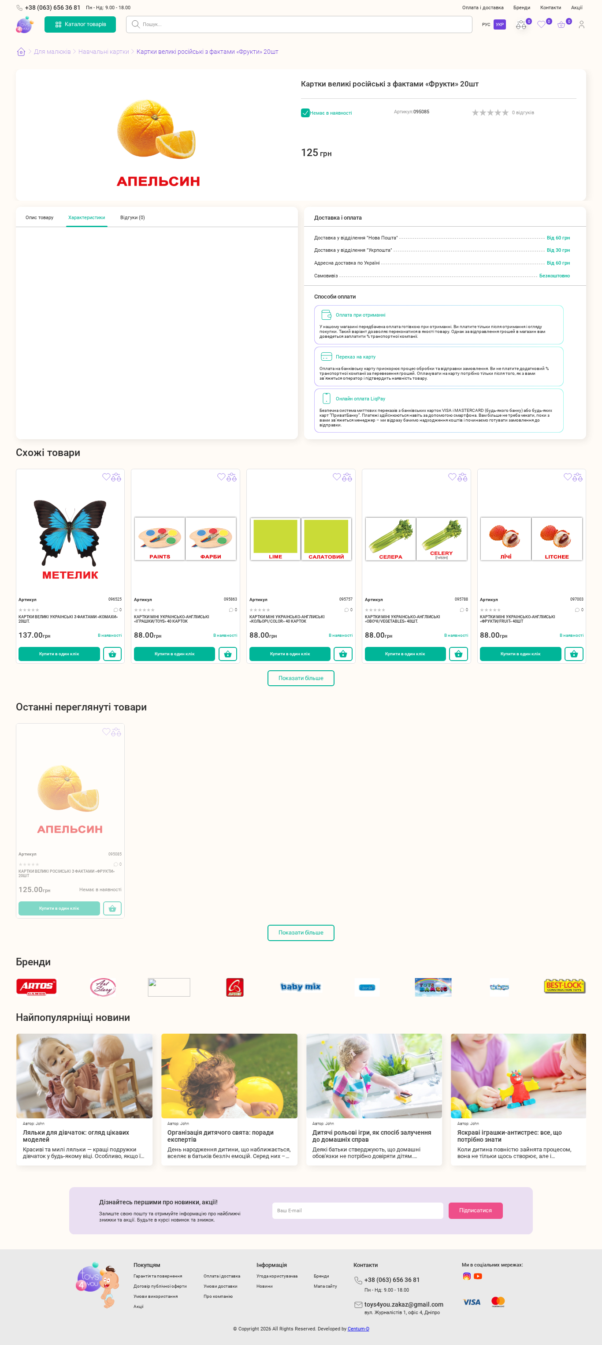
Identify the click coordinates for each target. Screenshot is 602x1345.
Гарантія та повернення (158, 1276)
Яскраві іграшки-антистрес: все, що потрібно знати (509, 1136)
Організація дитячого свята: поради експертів (220, 1136)
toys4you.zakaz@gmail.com (403, 1304)
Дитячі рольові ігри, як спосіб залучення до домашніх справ (371, 1136)
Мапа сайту (325, 1286)
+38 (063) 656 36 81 (53, 7)
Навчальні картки (103, 51)
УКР (500, 24)
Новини (264, 1286)
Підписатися (475, 1210)
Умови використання (156, 1296)
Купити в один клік (59, 653)
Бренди (521, 7)
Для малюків (52, 51)
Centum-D (358, 1329)
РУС (486, 24)
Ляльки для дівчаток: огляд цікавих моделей (75, 1136)
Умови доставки (221, 1286)
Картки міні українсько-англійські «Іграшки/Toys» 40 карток (171, 619)
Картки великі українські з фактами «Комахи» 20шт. (68, 619)
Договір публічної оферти (160, 1286)
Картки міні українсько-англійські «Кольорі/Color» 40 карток (287, 619)
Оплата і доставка (483, 7)
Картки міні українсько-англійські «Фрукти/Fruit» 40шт (517, 619)
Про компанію (218, 1296)
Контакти (550, 7)
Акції (577, 7)
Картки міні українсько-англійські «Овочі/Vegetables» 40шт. (402, 619)
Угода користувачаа (276, 1276)
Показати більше (301, 678)
